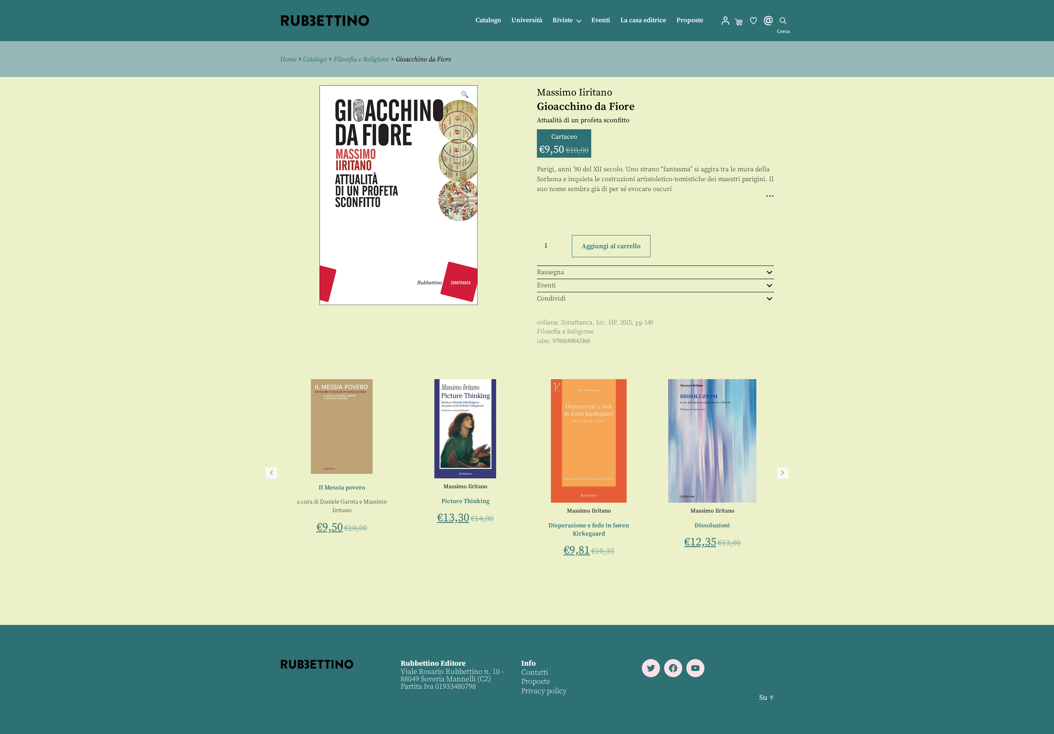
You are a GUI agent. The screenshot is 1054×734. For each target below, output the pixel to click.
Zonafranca (576, 322)
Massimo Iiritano (574, 92)
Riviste (563, 20)
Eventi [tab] (546, 285)
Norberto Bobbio (326, 511)
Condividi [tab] (551, 298)
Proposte (689, 20)
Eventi (600, 20)
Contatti (534, 672)
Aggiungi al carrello (611, 246)
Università (526, 20)
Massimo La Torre (338, 539)
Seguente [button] (782, 473)
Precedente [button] (271, 473)
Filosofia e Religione (361, 59)
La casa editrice (643, 20)
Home (288, 59)
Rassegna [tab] (550, 272)
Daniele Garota (570, 502)
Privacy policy (544, 691)
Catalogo (488, 20)
